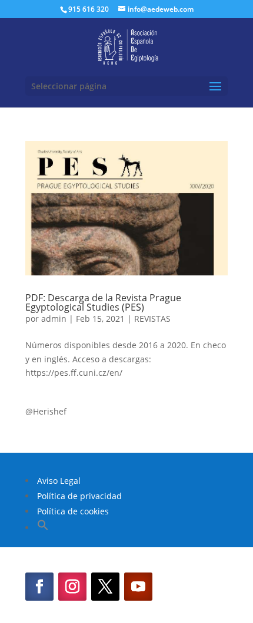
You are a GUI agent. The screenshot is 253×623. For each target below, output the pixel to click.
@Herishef (45, 411)
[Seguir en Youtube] (138, 587)
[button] (43, 527)
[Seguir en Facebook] (39, 587)
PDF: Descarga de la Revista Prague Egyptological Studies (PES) (103, 302)
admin (53, 318)
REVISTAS (152, 318)
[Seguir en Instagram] (72, 587)
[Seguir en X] (105, 587)
